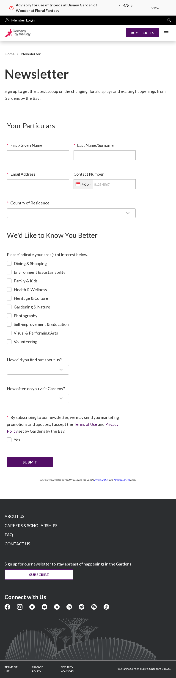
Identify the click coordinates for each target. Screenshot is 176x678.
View (155, 7)
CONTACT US (17, 543)
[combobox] (83, 184)
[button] (169, 20)
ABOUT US (14, 516)
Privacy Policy (101, 479)
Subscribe (39, 574)
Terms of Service (121, 479)
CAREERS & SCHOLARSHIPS (31, 525)
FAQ (9, 534)
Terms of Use (85, 424)
